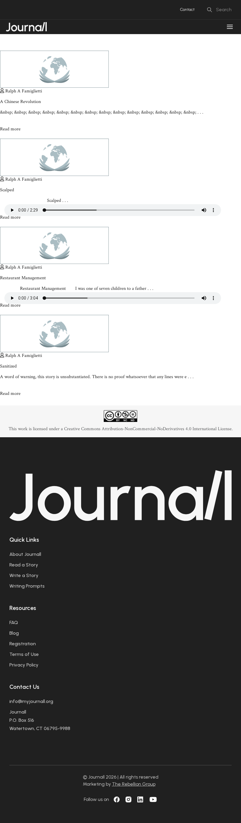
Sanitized (8, 366)
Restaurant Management (23, 278)
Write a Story (24, 575)
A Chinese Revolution (20, 102)
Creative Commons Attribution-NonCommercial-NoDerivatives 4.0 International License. (148, 429)
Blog (14, 633)
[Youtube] (153, 799)
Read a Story (23, 565)
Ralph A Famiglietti (23, 91)
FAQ (13, 622)
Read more (11, 129)
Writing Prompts (27, 586)
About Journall (25, 554)
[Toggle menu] (230, 26)
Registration (22, 643)
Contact (187, 9)
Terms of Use (24, 654)
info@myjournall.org (31, 701)
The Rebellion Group (133, 784)
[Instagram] (128, 799)
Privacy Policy (24, 665)
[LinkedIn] (140, 799)
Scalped (7, 190)
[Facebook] (117, 799)
